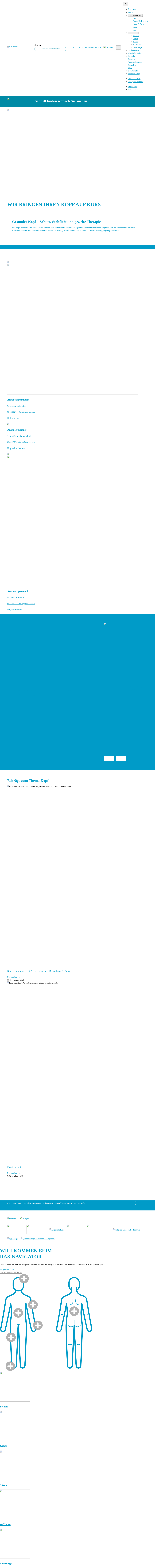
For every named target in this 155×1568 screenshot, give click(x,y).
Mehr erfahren (13, 977)
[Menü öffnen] (118, 47)
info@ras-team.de (27, 412)
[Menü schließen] (125, 4)
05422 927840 (13, 412)
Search (38, 45)
